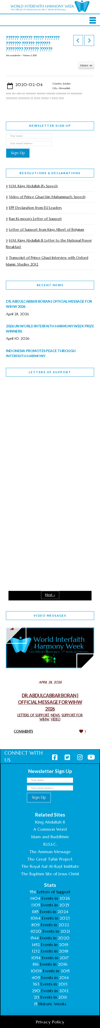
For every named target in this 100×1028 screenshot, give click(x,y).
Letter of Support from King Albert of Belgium (46, 229)
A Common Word (50, 829)
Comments (23, 731)
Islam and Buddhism (50, 836)
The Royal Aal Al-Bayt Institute (50, 866)
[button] (92, 20)
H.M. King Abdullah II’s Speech (33, 186)
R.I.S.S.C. (50, 844)
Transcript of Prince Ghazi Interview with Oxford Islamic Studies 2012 (47, 260)
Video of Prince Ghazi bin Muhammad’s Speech (47, 196)
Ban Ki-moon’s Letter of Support (35, 218)
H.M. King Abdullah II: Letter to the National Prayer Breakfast (49, 243)
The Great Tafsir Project (50, 859)
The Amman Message (50, 851)
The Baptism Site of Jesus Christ (50, 873)
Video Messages (50, 615)
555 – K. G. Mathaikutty (41, 401)
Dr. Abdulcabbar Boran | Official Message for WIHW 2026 (50, 702)
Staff (19, 435)
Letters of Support (50, 372)
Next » (50, 595)
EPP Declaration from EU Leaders (35, 207)
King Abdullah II (50, 822)
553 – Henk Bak (32, 534)
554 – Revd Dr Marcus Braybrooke (40, 471)
